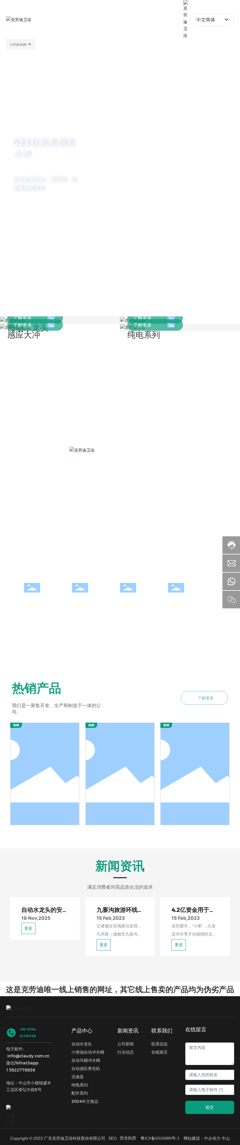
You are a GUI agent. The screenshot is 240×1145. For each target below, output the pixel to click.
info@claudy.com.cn (28, 1064)
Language (18, 44)
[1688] (12, 1119)
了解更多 (22, 318)
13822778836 (20, 1078)
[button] (31, 299)
